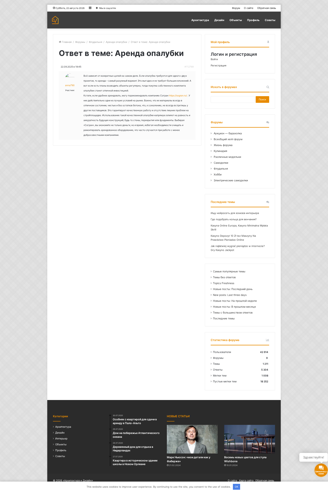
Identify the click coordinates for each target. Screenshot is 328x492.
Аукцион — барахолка (227, 133)
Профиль (253, 20)
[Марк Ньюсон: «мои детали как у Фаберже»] (192, 439)
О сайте (248, 7)
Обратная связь (266, 7)
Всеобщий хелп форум (227, 139)
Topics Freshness (223, 283)
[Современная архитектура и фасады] (55, 20)
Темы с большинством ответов (233, 312)
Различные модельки (227, 156)
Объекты (235, 20)
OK (236, 486)
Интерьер (61, 438)
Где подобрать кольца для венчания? (234, 219)
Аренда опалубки (116, 41)
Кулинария (220, 150)
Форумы (80, 41)
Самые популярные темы (229, 271)
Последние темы (224, 318)
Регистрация (218, 65)
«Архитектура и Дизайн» (78, 480)
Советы (270, 20)
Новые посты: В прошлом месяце (234, 306)
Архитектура (200, 20)
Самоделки (220, 162)
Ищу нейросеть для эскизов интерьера (235, 213)
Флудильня (95, 41)
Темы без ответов (224, 277)
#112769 (189, 66)
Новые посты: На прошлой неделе (235, 300)
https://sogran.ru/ (178, 95)
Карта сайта (246, 480)
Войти (214, 59)
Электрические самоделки (230, 180)
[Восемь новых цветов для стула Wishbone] (249, 439)
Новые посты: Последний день (233, 289)
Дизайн (219, 20)
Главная (66, 41)
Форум (236, 7)
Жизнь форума (223, 145)
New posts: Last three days (230, 294)
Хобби (217, 174)
